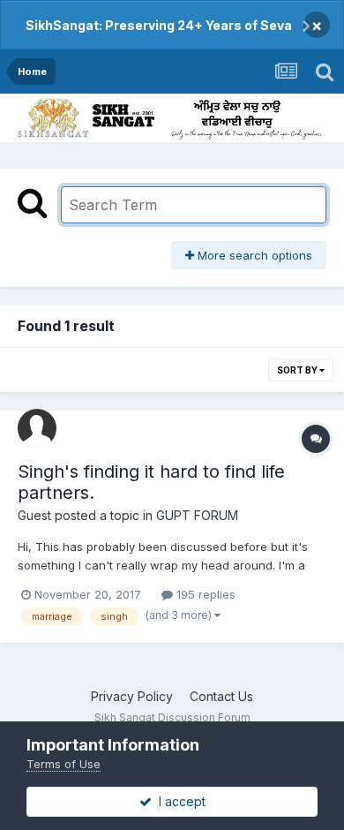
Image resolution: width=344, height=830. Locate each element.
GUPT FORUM (197, 515)
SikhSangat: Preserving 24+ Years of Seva (159, 25)
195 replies (204, 594)
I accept (179, 801)
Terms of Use (63, 764)
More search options (253, 255)
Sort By (298, 370)
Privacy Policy (132, 696)
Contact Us (221, 696)
